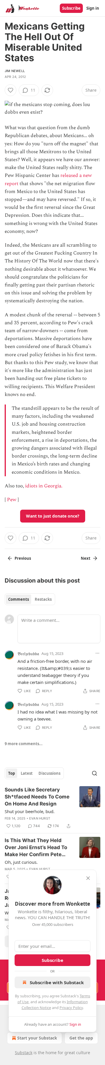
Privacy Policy (71, 1007)
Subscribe (71, 8)
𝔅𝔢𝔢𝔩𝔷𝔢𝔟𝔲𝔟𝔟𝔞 (28, 653)
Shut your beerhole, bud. (30, 811)
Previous (23, 558)
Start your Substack (37, 1038)
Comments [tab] (18, 599)
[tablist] (30, 599)
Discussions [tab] (49, 773)
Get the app (81, 1038)
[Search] (94, 773)
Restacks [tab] (43, 599)
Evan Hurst (39, 818)
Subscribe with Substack (57, 982)
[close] (88, 878)
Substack (23, 1052)
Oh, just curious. (21, 862)
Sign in (92, 8)
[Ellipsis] (97, 653)
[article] (52, 808)
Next (85, 558)
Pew (11, 500)
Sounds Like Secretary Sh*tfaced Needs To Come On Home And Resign (37, 797)
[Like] (10, 90)
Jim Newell (15, 71)
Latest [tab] (27, 773)
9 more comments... (24, 743)
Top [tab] (11, 773)
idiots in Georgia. (43, 486)
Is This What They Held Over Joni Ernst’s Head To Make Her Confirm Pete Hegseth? (36, 847)
